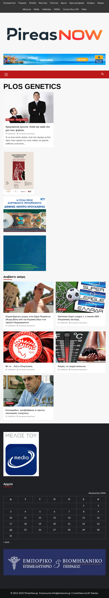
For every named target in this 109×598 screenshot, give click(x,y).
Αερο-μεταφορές (76, 3)
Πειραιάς (22, 3)
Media (36, 10)
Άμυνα (64, 3)
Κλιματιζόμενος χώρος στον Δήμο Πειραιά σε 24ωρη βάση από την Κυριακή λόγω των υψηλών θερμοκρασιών (28, 319)
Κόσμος (101, 3)
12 (40, 518)
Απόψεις (91, 3)
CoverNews (78, 593)
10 (11, 518)
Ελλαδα (61, 359)
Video (84, 10)
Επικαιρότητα (9, 3)
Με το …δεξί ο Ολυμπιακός (19, 366)
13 (54, 518)
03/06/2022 (11, 134)
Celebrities (46, 10)
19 (40, 524)
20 (54, 524)
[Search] (102, 74)
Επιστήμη (10, 120)
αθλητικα (62, 309)
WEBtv (57, 10)
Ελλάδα (32, 3)
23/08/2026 (11, 326)
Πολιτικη (9, 403)
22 (83, 524)
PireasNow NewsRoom (27, 134)
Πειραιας (9, 309)
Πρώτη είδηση (21, 120)
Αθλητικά (27, 10)
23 (98, 524)
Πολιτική (54, 3)
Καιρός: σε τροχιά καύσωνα (72, 366)
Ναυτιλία (43, 3)
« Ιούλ (6, 542)
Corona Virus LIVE (71, 10)
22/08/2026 (64, 369)
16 (98, 518)
